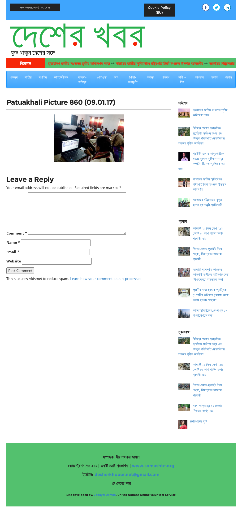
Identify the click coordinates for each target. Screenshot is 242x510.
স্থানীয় (43, 77)
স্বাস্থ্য (150, 77)
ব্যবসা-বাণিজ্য (82, 79)
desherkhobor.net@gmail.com (127, 474)
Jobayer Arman (105, 495)
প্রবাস (228, 77)
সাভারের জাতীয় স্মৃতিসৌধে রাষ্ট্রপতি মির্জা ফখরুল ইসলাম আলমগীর (153, 63)
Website (13, 261)
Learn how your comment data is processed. (106, 278)
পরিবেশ (165, 77)
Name (13, 242)
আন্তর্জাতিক (61, 77)
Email (12, 251)
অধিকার (199, 77)
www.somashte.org (153, 465)
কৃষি (116, 77)
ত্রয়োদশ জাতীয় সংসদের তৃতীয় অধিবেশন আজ (73, 63)
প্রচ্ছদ (13, 77)
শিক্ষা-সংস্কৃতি (132, 79)
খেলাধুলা (102, 77)
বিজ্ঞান (214, 77)
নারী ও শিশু (182, 79)
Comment (16, 233)
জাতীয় (28, 77)
